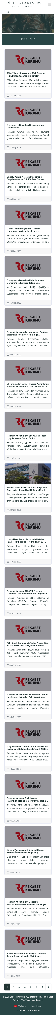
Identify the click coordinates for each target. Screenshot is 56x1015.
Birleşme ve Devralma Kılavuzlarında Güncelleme (25, 126)
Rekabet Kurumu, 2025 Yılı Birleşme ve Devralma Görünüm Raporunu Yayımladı (27, 592)
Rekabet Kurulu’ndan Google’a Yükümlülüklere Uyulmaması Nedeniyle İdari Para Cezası (26, 903)
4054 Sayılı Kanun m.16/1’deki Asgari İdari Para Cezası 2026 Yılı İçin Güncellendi (28, 644)
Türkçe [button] (21, 1006)
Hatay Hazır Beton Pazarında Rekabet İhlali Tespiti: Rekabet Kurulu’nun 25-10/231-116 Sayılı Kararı (26, 540)
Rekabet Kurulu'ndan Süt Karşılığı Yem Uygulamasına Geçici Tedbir (26, 437)
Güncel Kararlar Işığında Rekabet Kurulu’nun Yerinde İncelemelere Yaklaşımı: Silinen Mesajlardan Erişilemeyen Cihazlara (23, 230)
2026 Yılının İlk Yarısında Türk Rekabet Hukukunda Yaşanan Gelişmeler (26, 74)
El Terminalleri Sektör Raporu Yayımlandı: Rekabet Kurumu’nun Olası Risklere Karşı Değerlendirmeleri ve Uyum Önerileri (28, 385)
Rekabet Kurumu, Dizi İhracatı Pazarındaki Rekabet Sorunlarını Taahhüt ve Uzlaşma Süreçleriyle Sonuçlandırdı (27, 799)
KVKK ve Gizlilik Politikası (29, 1010)
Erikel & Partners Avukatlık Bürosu (25, 996)
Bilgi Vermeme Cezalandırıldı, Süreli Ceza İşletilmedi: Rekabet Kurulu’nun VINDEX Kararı (27, 747)
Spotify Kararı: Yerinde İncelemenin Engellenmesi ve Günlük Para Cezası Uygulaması (25, 178)
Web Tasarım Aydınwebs (32, 1000)
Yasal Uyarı (36, 1006)
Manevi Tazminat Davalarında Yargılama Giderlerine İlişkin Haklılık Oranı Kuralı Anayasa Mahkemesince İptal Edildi (27, 488)
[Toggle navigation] (50, 4)
